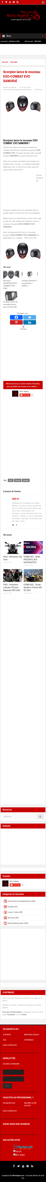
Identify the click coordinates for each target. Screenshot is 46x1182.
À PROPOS (7, 1035)
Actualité (13, 62)
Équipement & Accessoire (23, 90)
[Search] (40, 816)
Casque (17, 480)
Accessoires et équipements (19, 901)
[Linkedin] (29, 322)
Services (11, 918)
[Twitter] (29, 317)
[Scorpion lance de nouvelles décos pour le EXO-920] (11, 296)
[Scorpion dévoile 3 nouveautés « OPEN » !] (30, 274)
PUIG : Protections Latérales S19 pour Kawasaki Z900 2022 (11, 587)
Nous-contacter (10, 1111)
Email (24, 1014)
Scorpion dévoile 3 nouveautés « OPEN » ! (29, 283)
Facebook (11, 1014)
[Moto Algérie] (23, 15)
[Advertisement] (23, 25)
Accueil (5, 62)
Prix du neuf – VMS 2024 (23, 41)
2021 (10, 480)
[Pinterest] (16, 322)
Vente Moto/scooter (15, 923)
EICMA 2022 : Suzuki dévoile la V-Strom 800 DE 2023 (33, 587)
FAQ (4, 1040)
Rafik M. (15, 499)
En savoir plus (9, 1103)
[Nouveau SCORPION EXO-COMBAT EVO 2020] (11, 274)
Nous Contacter (10, 1045)
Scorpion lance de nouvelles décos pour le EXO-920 (10, 304)
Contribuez (29, 1040)
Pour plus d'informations (12, 1012)
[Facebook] (16, 317)
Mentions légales (31, 1035)
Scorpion (25, 480)
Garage (11, 907)
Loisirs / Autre (13, 912)
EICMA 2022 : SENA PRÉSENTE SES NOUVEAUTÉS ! (32, 559)
